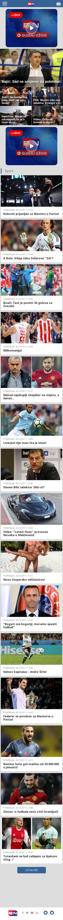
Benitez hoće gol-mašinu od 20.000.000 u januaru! (31, 765)
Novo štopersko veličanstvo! (24, 579)
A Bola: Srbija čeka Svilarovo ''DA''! (28, 258)
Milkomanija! (12, 350)
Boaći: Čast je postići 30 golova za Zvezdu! (27, 304)
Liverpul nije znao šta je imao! (24, 443)
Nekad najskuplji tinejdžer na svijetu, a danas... (31, 396)
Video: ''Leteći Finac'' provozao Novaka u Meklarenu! (25, 533)
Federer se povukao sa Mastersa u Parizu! (28, 717)
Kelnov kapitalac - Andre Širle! (25, 672)
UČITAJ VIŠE (31, 870)
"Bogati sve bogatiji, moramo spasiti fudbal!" (30, 625)
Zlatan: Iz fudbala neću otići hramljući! (30, 812)
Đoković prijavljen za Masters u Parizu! (31, 214)
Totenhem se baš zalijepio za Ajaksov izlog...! (30, 857)
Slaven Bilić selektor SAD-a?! (23, 487)
